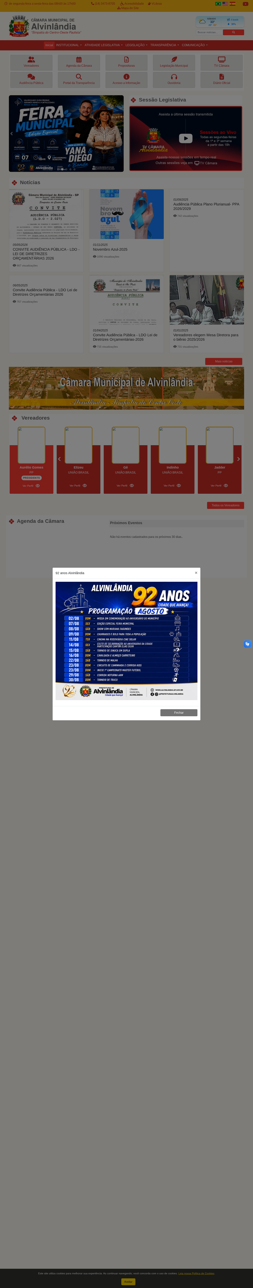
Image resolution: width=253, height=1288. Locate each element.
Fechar (179, 712)
